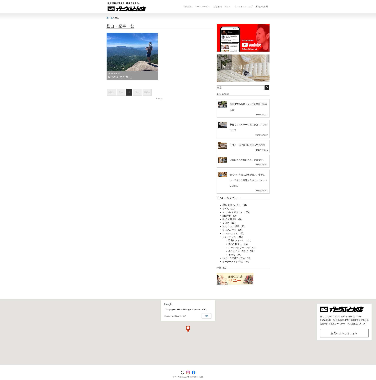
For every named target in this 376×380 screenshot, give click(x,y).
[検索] (267, 87)
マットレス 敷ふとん (233, 212)
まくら (226, 208)
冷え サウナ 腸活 (231, 226)
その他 (231, 254)
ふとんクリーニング (238, 251)
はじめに (188, 6)
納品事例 (217, 6)
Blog (226, 6)
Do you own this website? (175, 316)
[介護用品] (235, 278)
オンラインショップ (243, 6)
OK (206, 316)
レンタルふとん (230, 233)
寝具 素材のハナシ (232, 205)
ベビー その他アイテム (234, 258)
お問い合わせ (262, 6)
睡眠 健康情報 (229, 219)
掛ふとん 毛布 (229, 230)
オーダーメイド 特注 (233, 261)
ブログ (226, 223)
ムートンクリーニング (239, 247)
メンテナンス (229, 237)
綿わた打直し (235, 244)
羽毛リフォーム (236, 240)
